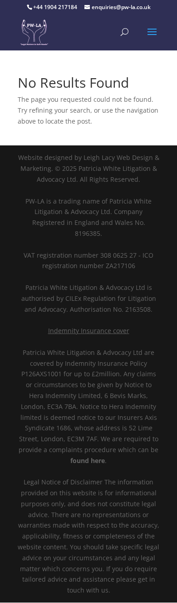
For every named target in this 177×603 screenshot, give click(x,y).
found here (87, 460)
